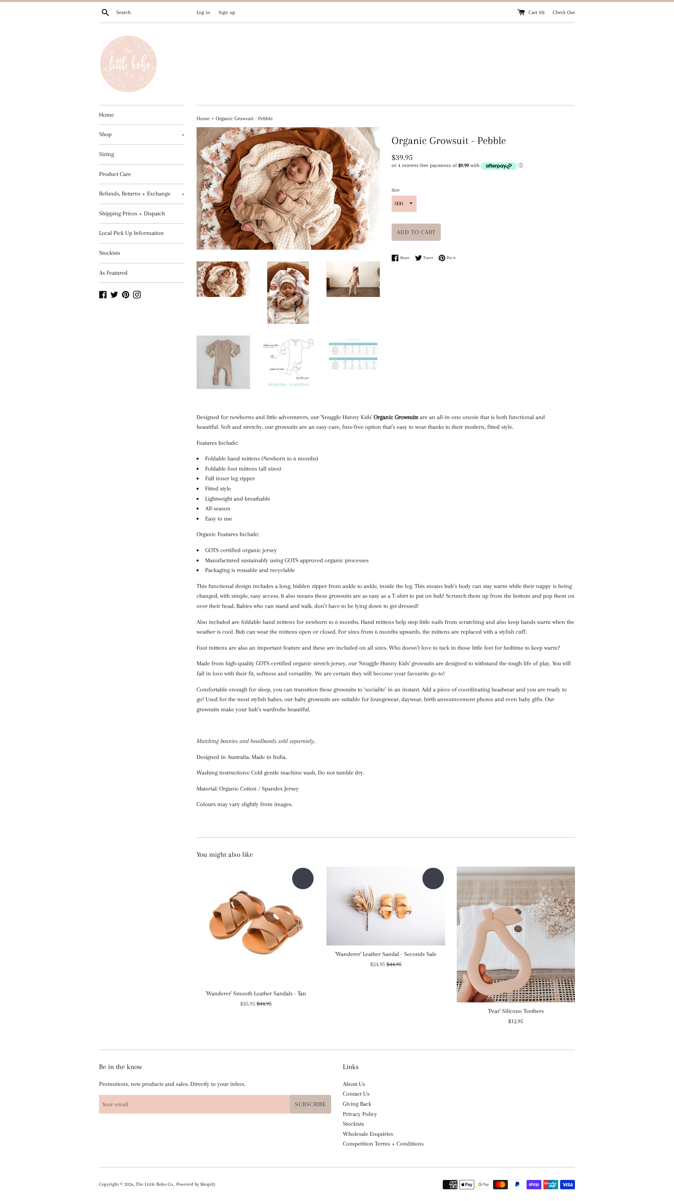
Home (106, 114)
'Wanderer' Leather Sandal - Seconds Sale (385, 954)
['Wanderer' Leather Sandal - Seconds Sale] (385, 906)
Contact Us (356, 1093)
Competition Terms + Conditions (383, 1143)
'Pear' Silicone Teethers (516, 1010)
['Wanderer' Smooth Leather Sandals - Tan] (256, 926)
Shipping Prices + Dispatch (132, 213)
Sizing (106, 154)
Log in (203, 12)
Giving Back (357, 1103)
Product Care (115, 174)
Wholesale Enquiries (368, 1133)
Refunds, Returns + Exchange (142, 193)
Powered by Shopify (195, 1184)
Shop (142, 134)
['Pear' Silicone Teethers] (516, 934)
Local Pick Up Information (131, 232)
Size (396, 190)
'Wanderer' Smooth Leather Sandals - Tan (256, 993)
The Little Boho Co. (155, 1184)
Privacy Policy (360, 1113)
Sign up (226, 12)
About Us (354, 1083)
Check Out (564, 12)
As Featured (113, 272)
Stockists (109, 252)
